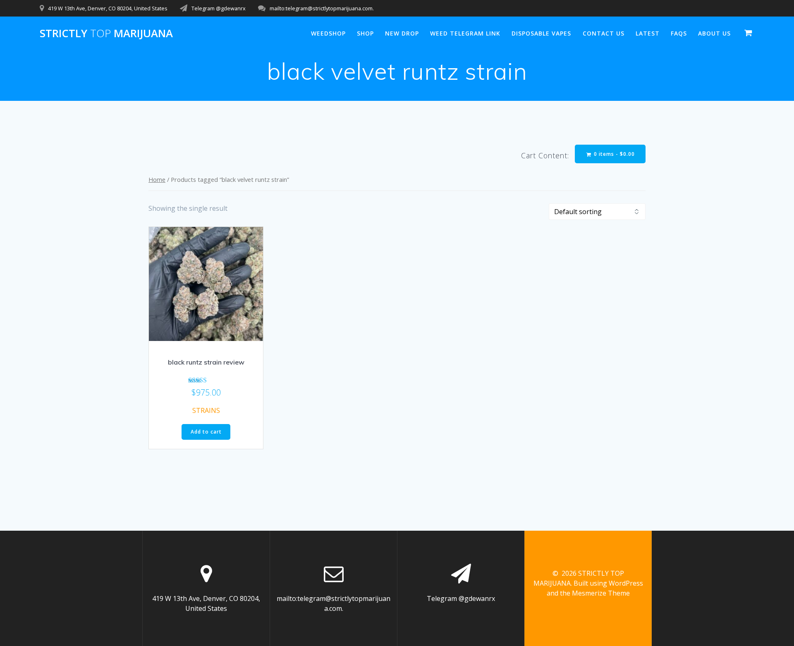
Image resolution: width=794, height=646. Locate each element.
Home (156, 179)
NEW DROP (402, 33)
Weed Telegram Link (465, 33)
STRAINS (206, 410)
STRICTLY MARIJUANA (106, 33)
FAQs (679, 33)
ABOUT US (714, 33)
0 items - (613, 153)
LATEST (648, 33)
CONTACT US (603, 33)
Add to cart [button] (206, 431)
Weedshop (328, 33)
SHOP (365, 33)
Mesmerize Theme (601, 593)
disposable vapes (541, 33)
